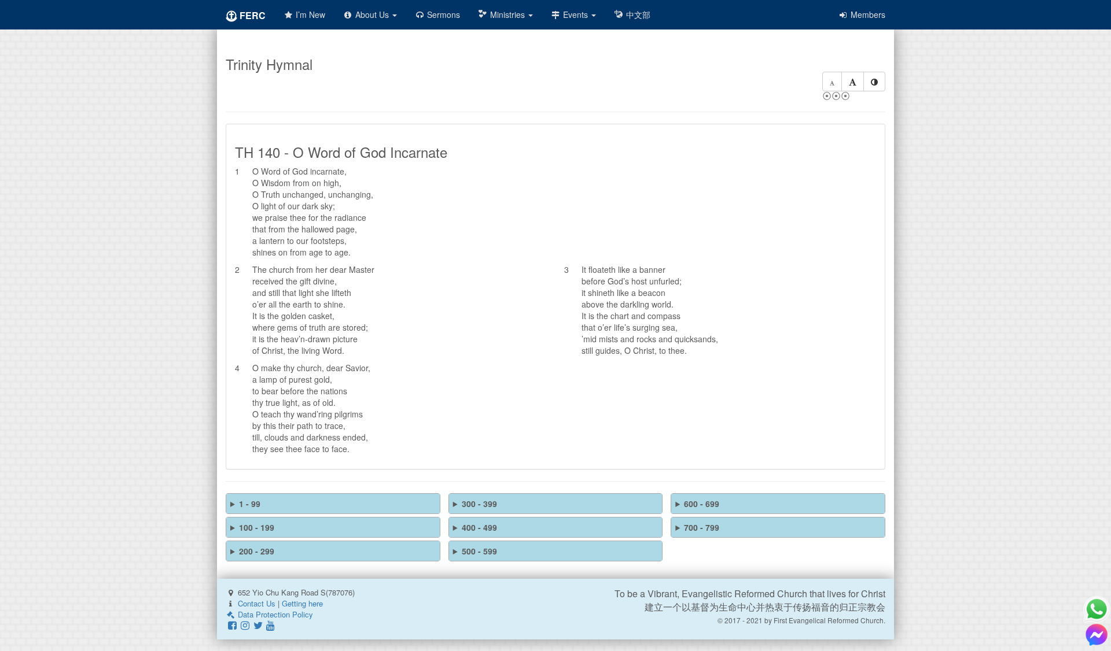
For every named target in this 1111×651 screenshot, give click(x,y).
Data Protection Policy (274, 614)
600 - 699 (701, 503)
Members (866, 14)
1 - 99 (249, 503)
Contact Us (256, 603)
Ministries (507, 14)
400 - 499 (479, 527)
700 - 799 (701, 527)
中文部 (637, 14)
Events (575, 14)
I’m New (309, 14)
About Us (372, 14)
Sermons (442, 14)
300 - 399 (479, 503)
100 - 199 (256, 527)
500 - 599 (479, 551)
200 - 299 (256, 551)
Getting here (302, 603)
